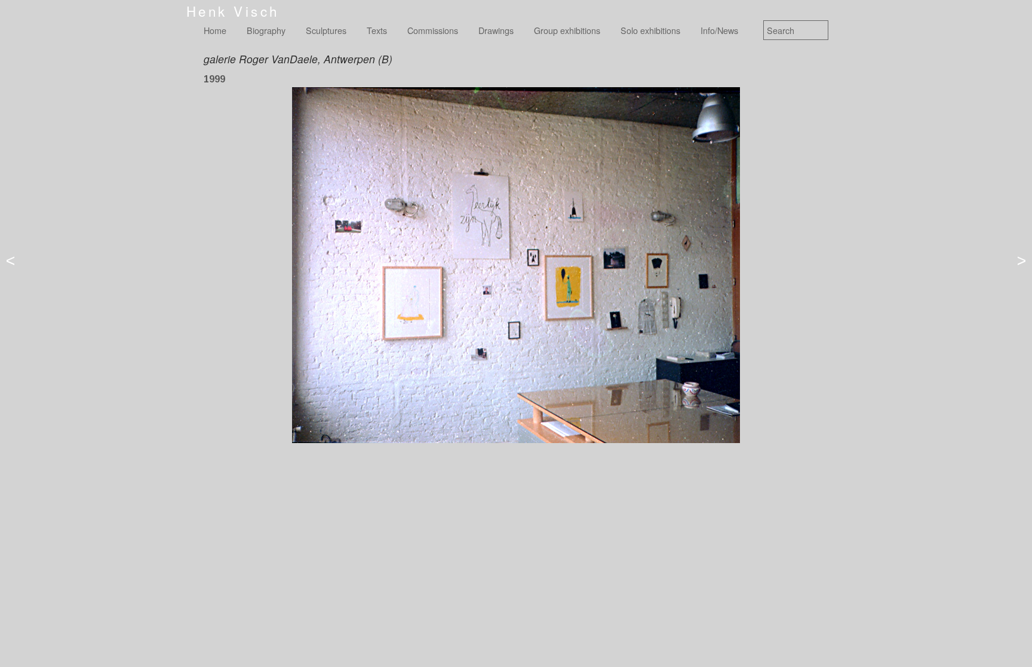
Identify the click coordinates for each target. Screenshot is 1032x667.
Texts (377, 30)
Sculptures (326, 30)
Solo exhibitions (650, 30)
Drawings (496, 30)
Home (215, 30)
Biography (266, 30)
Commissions (432, 30)
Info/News (719, 30)
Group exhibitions (567, 30)
